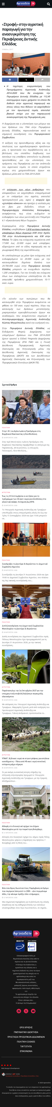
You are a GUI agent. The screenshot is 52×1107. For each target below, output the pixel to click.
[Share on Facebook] (10, 80)
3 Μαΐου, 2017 (7, 49)
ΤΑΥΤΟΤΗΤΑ (26, 1046)
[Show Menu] (3, 4)
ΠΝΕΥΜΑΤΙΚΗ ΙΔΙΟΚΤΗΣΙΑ (26, 1032)
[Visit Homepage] (26, 4)
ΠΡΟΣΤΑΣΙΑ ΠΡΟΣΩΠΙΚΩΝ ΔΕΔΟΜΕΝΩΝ (26, 1037)
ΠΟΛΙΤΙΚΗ (6, 427)
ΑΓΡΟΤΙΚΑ (6, 492)
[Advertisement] (26, 14)
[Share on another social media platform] (42, 80)
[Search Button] (48, 4)
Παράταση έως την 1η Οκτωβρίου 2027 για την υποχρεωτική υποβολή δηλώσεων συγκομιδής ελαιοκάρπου (22, 693)
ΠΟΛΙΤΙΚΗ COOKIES (26, 1041)
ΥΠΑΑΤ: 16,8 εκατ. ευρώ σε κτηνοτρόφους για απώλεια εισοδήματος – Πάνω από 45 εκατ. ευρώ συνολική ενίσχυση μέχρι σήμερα (25, 761)
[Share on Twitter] (26, 80)
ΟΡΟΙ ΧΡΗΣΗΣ (26, 1027)
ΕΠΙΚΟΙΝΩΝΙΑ (26, 1051)
